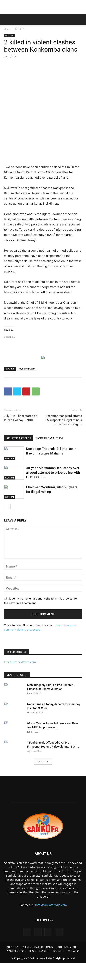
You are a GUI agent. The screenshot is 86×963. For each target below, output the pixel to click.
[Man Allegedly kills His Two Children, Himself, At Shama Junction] (6, 684)
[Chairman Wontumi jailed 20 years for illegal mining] (14, 492)
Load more (42, 761)
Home (7, 29)
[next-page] (12, 506)
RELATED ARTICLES (18, 438)
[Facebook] (8, 391)
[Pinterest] (26, 391)
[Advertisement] (43, 7)
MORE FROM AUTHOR (50, 438)
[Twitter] (17, 391)
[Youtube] (59, 932)
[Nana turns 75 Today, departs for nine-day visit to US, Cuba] (6, 703)
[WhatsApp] (36, 391)
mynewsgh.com (27, 368)
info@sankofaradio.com (51, 905)
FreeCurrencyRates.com (20, 662)
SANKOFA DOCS (16, 951)
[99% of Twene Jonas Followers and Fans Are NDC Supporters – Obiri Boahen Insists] (6, 722)
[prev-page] (6, 506)
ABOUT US (13, 947)
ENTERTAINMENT (66, 947)
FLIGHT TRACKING (39, 951)
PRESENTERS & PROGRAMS (37, 947)
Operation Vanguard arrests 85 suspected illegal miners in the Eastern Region (63, 420)
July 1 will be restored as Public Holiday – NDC (20, 418)
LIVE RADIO (73, 951)
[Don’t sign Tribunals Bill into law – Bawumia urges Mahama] (14, 453)
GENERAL (20, 29)
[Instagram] (38, 932)
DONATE (58, 951)
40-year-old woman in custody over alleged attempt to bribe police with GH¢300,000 (53, 472)
